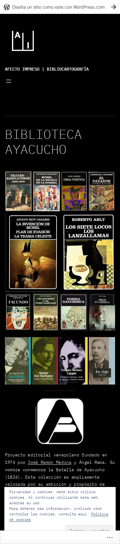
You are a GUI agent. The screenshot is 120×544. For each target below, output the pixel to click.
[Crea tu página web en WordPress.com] (60, 7)
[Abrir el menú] (8, 81)
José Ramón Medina (49, 462)
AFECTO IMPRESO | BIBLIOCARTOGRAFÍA (47, 68)
